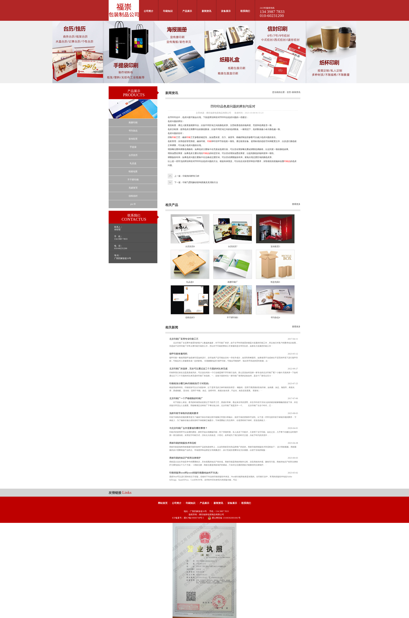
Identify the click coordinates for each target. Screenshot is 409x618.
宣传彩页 (133, 139)
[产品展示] (133, 118)
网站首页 (163, 503)
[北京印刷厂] (124, 20)
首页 (289, 92)
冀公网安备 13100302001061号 (226, 518)
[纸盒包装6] (275, 278)
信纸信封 (133, 196)
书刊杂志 (133, 131)
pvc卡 (133, 204)
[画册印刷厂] (232, 278)
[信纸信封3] (190, 313)
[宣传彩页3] (275, 242)
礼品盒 (133, 163)
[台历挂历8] (190, 242)
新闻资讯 (206, 11)
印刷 (174, 137)
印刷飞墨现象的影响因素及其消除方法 (200, 182)
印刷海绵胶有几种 (191, 176)
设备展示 (226, 11)
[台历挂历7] (232, 242)
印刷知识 (168, 11)
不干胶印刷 (133, 179)
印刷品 (206, 153)
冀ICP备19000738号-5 (194, 518)
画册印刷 (133, 122)
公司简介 (148, 11)
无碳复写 (133, 188)
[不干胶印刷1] (232, 313)
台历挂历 (133, 155)
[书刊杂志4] (275, 313)
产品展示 (187, 11)
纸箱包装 (133, 171)
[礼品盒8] (190, 278)
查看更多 (296, 204)
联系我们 (245, 11)
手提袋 (133, 147)
